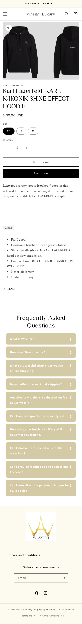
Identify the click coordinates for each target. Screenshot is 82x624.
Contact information (53, 615)
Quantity (8, 140)
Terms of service (30, 615)
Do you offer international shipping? (36, 384)
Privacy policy (66, 609)
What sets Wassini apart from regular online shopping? (36, 368)
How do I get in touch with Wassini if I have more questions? (36, 432)
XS (8, 131)
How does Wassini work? (27, 352)
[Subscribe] (63, 578)
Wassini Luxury (24, 609)
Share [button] (11, 289)
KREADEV (51, 609)
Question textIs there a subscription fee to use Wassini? (38, 400)
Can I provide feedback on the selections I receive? (39, 469)
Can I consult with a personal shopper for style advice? (39, 487)
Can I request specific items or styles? (37, 416)
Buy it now (41, 173)
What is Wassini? (22, 339)
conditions (32, 555)
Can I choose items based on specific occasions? (36, 450)
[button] (5, 14)
